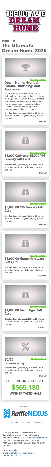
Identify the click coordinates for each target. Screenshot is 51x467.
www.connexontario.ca (37, 437)
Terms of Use (26, 422)
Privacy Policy (13, 422)
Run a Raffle (38, 422)
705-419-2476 (16, 455)
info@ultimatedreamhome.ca (21, 452)
